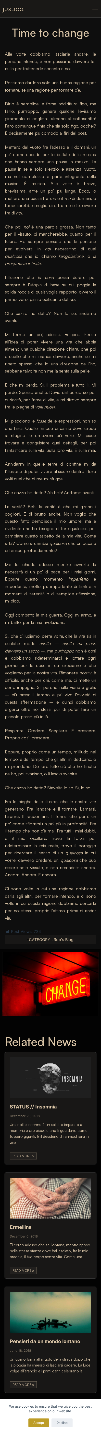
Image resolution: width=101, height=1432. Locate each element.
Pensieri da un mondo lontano (45, 1341)
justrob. (14, 9)
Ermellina (21, 1227)
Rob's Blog (64, 939)
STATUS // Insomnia (33, 1107)
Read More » (23, 1156)
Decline (62, 1423)
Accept (38, 1423)
